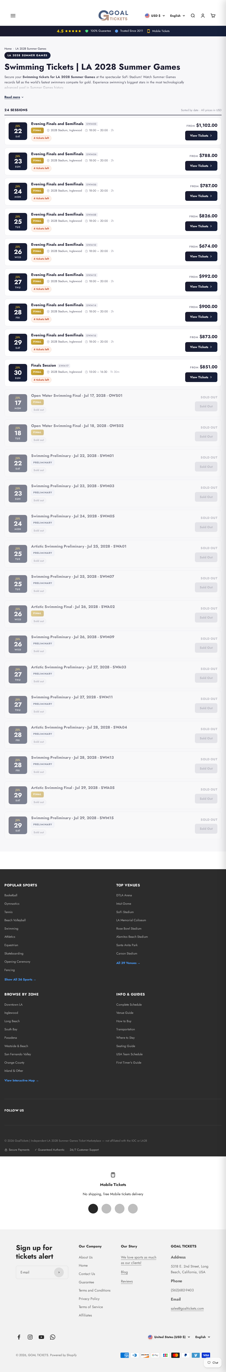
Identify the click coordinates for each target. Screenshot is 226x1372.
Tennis (8, 912)
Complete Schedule (129, 1004)
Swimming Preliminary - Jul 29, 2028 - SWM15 (72, 817)
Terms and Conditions (94, 1290)
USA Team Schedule (129, 1054)
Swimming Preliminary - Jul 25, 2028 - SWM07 (72, 576)
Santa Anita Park (126, 945)
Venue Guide (124, 1012)
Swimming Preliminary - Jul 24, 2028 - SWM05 (73, 516)
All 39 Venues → (128, 963)
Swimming (11, 928)
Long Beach (12, 1021)
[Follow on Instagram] (30, 1337)
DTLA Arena (124, 895)
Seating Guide (125, 1046)
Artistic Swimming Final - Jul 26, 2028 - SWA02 (73, 606)
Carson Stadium (126, 953)
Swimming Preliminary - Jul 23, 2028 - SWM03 (72, 485)
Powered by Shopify (63, 1355)
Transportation (125, 1029)
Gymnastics (11, 903)
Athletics (9, 936)
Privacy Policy (89, 1298)
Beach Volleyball (15, 920)
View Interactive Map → (21, 1080)
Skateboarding (13, 953)
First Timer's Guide (128, 1062)
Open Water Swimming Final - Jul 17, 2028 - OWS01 (76, 395)
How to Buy (123, 1021)
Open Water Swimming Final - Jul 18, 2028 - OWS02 (77, 425)
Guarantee (86, 1282)
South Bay (10, 1029)
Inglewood (11, 1012)
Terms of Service (91, 1306)
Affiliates (85, 1315)
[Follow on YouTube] (41, 1337)
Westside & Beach (16, 1046)
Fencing (9, 970)
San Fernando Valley (17, 1054)
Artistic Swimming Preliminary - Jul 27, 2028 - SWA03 (78, 667)
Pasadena (10, 1037)
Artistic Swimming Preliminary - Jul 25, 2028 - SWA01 (78, 546)
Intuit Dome (123, 903)
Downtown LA (13, 1004)
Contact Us (87, 1273)
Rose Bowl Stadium (128, 928)
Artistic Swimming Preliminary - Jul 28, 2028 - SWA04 (79, 727)
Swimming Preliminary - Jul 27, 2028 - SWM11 (72, 697)
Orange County (14, 1062)
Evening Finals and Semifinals (57, 123)
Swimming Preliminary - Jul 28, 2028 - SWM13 (72, 757)
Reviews (127, 1281)
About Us (85, 1257)
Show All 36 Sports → (20, 979)
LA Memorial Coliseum (131, 920)
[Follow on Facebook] (19, 1337)
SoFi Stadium (125, 912)
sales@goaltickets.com (187, 1308)
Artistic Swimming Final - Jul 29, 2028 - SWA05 (73, 787)
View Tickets (199, 135)
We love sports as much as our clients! (138, 1260)
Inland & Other (13, 1070)
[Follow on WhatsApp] (53, 1337)
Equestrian (11, 945)
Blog (124, 1272)
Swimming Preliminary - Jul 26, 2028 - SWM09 (72, 636)
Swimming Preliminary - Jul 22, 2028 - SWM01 (72, 455)
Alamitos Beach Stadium (132, 936)
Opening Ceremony (17, 961)
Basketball (10, 895)
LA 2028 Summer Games (30, 49)
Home (8, 49)
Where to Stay (125, 1037)
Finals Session (43, 365)
